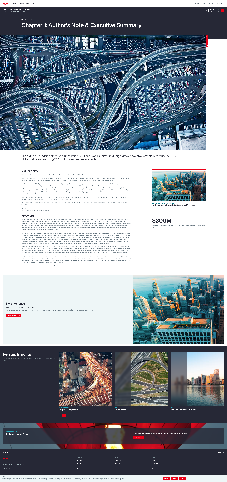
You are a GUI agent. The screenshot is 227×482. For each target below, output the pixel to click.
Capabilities (13, 3)
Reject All (174, 478)
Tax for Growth (120, 410)
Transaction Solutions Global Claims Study (18, 9)
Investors (208, 3)
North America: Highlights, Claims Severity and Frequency (173, 205)
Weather (154, 466)
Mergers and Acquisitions (68, 410)
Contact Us (196, 3)
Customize (166, 478)
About (33, 3)
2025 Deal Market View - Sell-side (183, 410)
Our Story (79, 460)
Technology (155, 463)
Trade (153, 460)
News (213, 3)
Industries (21, 3)
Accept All (182, 478)
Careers (203, 3)
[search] (38, 3)
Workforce (154, 469)
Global (221, 3)
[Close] (225, 478)
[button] (13, 315)
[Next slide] (64, 415)
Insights (28, 3)
